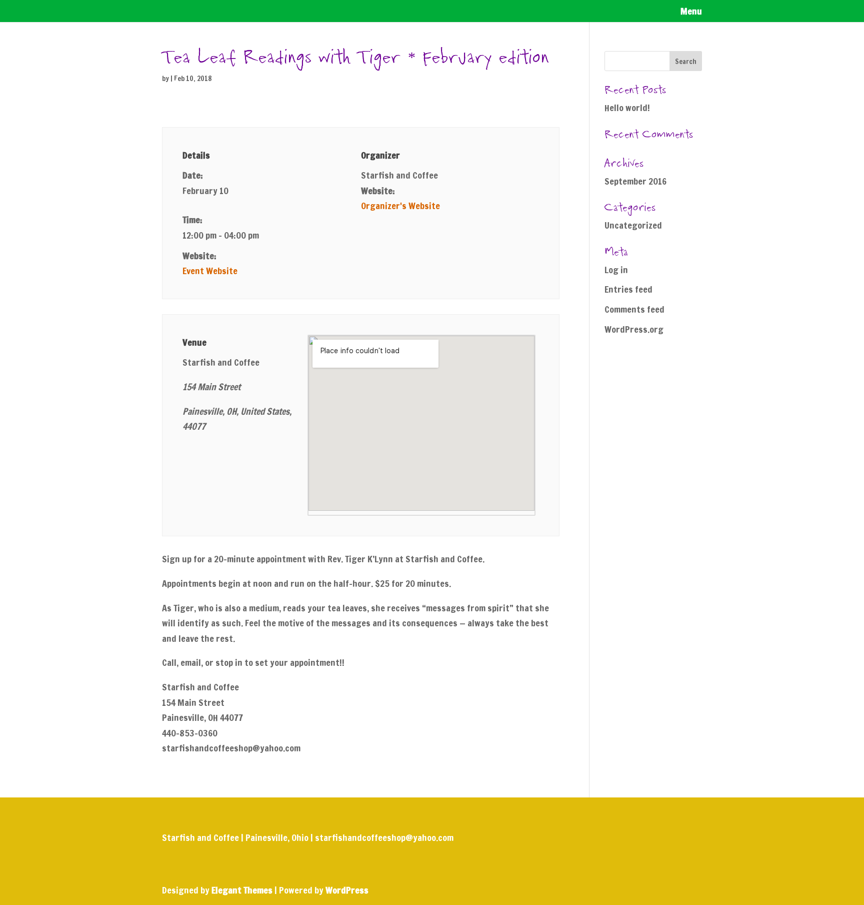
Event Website (210, 270)
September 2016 (635, 181)
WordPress (347, 889)
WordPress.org (634, 329)
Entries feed (628, 289)
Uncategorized (633, 225)
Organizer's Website (400, 205)
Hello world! (627, 107)
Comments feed (634, 309)
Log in (616, 269)
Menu (691, 13)
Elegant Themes (242, 889)
